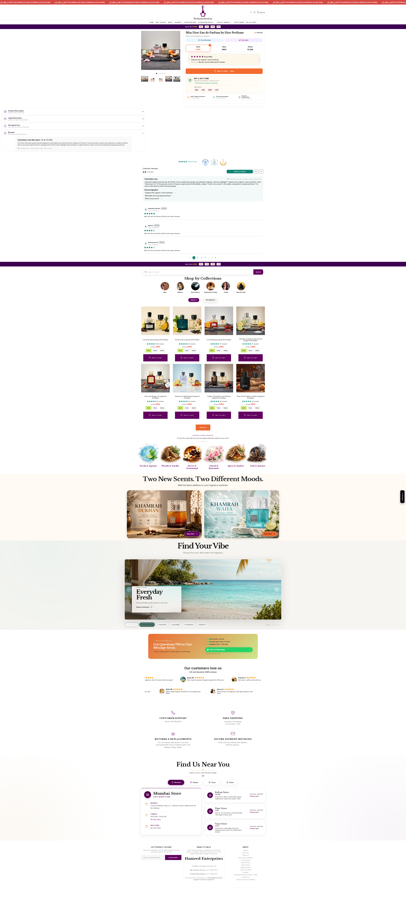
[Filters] (256, 171)
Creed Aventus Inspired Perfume (155, 340)
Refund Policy (245, 862)
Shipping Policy (246, 867)
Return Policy (245, 865)
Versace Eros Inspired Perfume (187, 340)
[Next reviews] (259, 59)
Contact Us (245, 877)
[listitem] (165, 287)
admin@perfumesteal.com (207, 866)
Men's (194, 300)
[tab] (131, 624)
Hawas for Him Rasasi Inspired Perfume (187, 397)
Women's (210, 300)
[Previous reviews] (189, 59)
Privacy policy (245, 860)
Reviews (245, 872)
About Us (246, 855)
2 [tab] (158, 73)
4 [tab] (162, 73)
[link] (203, 589)
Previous (141, 30)
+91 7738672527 (212, 870)
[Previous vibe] (129, 589)
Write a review (240, 172)
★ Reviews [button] (402, 497)
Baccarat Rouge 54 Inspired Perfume (155, 397)
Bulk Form (245, 853)
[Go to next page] (216, 257)
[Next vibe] (276, 589)
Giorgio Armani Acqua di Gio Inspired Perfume (250, 340)
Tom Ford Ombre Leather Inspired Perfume (250, 397)
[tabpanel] (160, 50)
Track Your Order (245, 870)
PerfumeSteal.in (203, 12)
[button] (224, 59)
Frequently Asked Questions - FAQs (245, 875)
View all (203, 427)
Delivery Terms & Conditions (245, 879)
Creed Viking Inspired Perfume (219, 340)
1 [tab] (156, 73)
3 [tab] (160, 73)
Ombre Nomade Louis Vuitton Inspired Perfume (219, 397)
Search (258, 272)
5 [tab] (164, 73)
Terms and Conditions (245, 858)
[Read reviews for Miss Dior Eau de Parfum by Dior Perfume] (258, 33)
